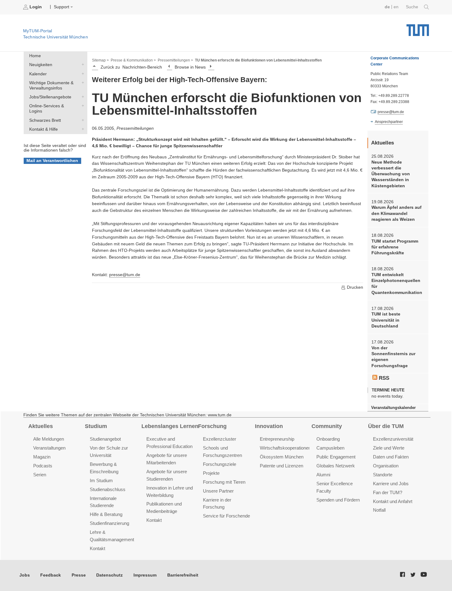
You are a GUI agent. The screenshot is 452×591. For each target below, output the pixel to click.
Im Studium (101, 480)
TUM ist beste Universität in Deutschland (385, 320)
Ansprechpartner (389, 122)
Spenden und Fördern (338, 499)
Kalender (81, 73)
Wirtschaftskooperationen (285, 447)
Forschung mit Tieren (224, 482)
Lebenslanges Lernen (169, 426)
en (396, 7)
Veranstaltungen (49, 447)
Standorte (382, 474)
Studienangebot (105, 439)
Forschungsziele (219, 464)
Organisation (385, 465)
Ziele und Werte (388, 447)
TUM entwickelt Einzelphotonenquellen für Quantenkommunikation (396, 283)
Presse (79, 575)
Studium (96, 426)
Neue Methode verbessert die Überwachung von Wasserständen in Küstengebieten (390, 174)
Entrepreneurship (277, 439)
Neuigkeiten (81, 65)
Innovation (269, 426)
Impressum (145, 575)
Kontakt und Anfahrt (392, 501)
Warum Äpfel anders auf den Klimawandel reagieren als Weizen (396, 213)
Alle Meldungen (48, 439)
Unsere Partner (218, 491)
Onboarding (328, 439)
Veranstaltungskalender (393, 407)
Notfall (379, 510)
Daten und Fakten (391, 456)
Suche (412, 7)
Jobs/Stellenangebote (81, 97)
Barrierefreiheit (182, 575)
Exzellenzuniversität (393, 439)
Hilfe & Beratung (106, 514)
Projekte (211, 473)
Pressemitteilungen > (175, 60)
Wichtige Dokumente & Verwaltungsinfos (81, 82)
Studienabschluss (107, 489)
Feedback (50, 575)
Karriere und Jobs (391, 483)
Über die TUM (386, 426)
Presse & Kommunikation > (133, 60)
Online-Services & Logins (81, 106)
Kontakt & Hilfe (81, 129)
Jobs (24, 575)
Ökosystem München (281, 456)
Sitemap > (100, 60)
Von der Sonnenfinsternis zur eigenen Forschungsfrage (393, 357)
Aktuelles (40, 426)
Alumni (323, 474)
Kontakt (97, 548)
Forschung (212, 426)
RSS (383, 378)
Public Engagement (335, 456)
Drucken (354, 287)
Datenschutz (109, 575)
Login (35, 7)
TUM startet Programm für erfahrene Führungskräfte (394, 247)
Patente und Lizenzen (281, 465)
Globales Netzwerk (335, 465)
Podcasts (42, 465)
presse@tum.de (124, 274)
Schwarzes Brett (81, 120)
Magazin (41, 456)
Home (35, 56)
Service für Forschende (226, 515)
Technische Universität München (417, 27)
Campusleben (330, 447)
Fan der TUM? (387, 492)
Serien (39, 474)
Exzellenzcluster (219, 439)
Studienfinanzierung (109, 523)
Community (326, 426)
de (387, 7)
